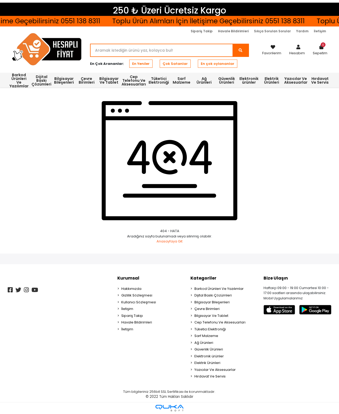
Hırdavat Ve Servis (210, 376)
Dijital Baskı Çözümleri (213, 295)
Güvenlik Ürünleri (208, 349)
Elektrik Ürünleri (207, 362)
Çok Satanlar (175, 63)
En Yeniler (141, 63)
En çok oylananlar (217, 63)
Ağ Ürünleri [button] (204, 80)
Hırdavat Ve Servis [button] (320, 80)
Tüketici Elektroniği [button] (159, 80)
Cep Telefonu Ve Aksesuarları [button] (134, 80)
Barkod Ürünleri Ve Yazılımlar (219, 288)
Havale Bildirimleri (233, 31)
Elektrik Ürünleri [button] (271, 80)
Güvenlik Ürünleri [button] (226, 80)
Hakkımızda (131, 288)
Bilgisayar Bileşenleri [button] (64, 80)
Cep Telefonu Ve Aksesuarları (220, 322)
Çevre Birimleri (207, 308)
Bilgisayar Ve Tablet (211, 315)
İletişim (320, 31)
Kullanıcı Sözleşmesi (138, 302)
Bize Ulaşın (276, 278)
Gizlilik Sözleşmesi (136, 295)
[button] (297, 50)
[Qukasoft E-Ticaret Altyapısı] (169, 408)
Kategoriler (203, 278)
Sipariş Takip (202, 31)
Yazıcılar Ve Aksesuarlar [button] (295, 80)
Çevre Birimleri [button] (87, 80)
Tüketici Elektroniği (210, 329)
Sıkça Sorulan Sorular (272, 31)
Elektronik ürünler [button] (248, 80)
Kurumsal (128, 278)
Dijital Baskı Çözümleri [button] (41, 80)
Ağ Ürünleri (203, 342)
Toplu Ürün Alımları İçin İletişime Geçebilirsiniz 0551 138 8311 (205, 21)
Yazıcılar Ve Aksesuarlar (215, 369)
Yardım (302, 31)
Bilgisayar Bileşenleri (212, 302)
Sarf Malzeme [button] (181, 80)
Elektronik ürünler (209, 356)
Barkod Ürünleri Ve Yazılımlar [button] (19, 80)
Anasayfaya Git (169, 241)
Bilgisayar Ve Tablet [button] (109, 80)
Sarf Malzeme (206, 335)
